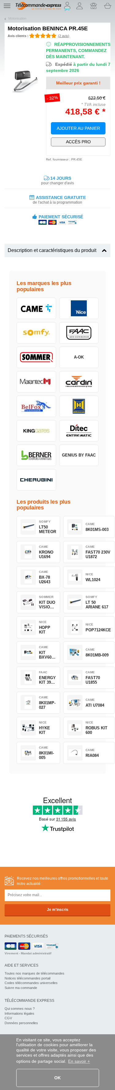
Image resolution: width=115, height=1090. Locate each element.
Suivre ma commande (21, 988)
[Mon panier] (108, 5)
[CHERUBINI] (36, 480)
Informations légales (19, 1013)
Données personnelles (21, 1023)
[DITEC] (79, 431)
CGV (8, 1018)
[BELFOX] (36, 406)
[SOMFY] (36, 333)
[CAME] (36, 308)
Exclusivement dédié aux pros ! (78, 141)
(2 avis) (63, 36)
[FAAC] (79, 333)
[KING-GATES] (36, 431)
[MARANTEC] (36, 382)
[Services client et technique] (93, 5)
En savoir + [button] (79, 1061)
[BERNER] (36, 455)
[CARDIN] (79, 382)
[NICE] (79, 308)
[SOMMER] (36, 357)
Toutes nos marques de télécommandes (34, 973)
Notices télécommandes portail (27, 978)
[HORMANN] (79, 406)
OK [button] (57, 1077)
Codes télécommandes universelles (31, 983)
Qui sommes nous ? (20, 1008)
